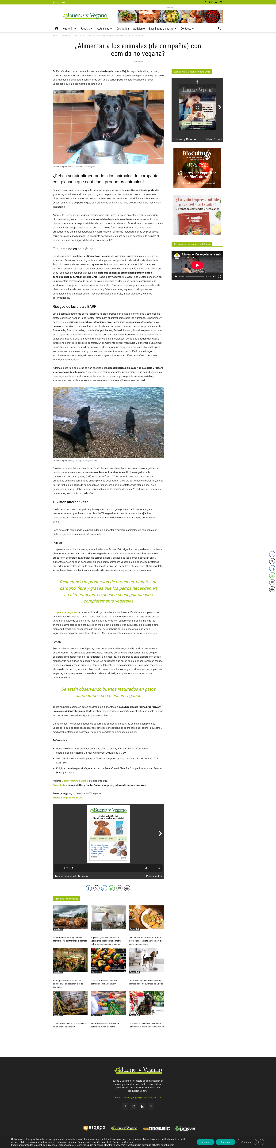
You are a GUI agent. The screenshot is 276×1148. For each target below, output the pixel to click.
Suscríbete (59, 785)
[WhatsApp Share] (112, 888)
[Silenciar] (214, 276)
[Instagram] (210, 2)
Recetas (85, 28)
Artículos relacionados (66, 898)
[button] (219, 28)
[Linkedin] (215, 2)
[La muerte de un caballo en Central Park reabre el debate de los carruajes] (146, 1003)
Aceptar (205, 1142)
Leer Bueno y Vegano (161, 28)
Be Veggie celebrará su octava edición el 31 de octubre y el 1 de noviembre (68, 983)
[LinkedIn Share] (104, 888)
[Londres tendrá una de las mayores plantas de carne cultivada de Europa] (146, 960)
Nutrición (68, 28)
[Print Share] (127, 888)
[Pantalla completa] (219, 276)
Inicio (55, 35)
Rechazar (225, 1142)
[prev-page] (55, 1033)
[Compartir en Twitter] (96, 888)
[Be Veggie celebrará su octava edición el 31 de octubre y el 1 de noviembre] (70, 960)
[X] (220, 2)
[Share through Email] (119, 888)
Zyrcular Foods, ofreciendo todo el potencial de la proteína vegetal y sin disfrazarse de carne (146, 940)
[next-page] (60, 1033)
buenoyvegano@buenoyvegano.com (143, 1097)
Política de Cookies (123, 1142)
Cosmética (122, 28)
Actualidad (103, 28)
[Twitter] (151, 1106)
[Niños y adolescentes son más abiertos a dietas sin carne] (108, 1003)
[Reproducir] (175, 276)
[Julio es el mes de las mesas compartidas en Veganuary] (108, 960)
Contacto (186, 28)
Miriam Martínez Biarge (74, 780)
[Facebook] (205, 2)
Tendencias (66, 35)
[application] (197, 265)
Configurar (246, 1142)
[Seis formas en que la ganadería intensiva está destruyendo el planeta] (70, 917)
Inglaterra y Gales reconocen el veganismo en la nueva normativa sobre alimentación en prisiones (106, 940)
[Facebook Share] (89, 888)
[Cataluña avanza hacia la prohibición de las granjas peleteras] (70, 1003)
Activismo (139, 28)
